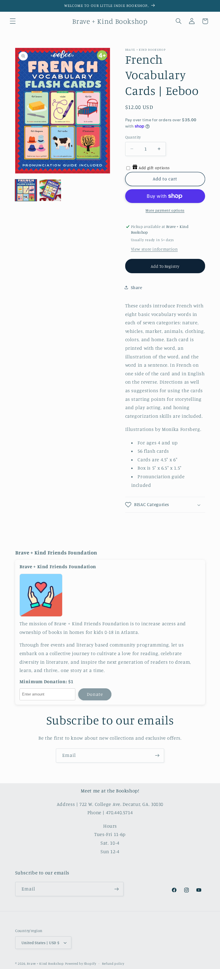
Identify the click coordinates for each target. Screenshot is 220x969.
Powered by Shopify (80, 964)
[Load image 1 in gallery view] (26, 190)
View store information (154, 249)
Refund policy (113, 964)
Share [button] (136, 287)
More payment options (165, 210)
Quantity (133, 137)
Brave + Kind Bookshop (45, 964)
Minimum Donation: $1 (46, 681)
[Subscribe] (157, 756)
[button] (12, 21)
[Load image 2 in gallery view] (50, 190)
